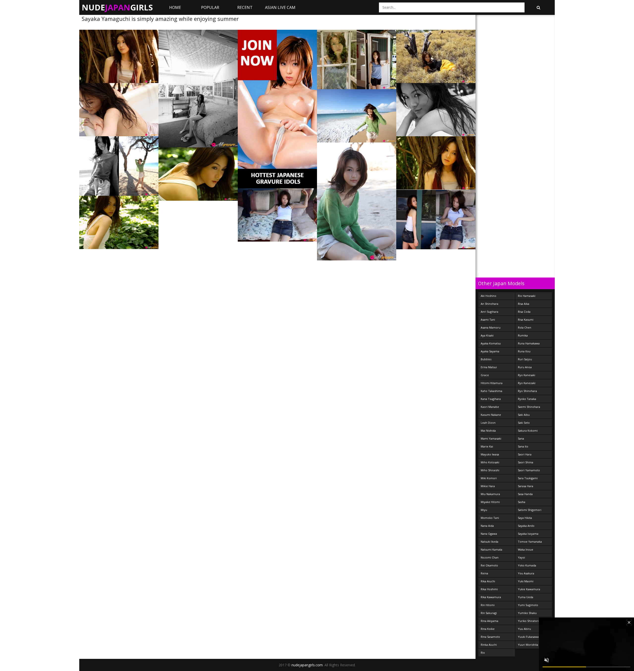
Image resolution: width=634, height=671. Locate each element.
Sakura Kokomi (528, 430)
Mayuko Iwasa (490, 454)
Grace (485, 375)
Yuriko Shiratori (528, 621)
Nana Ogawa (489, 533)
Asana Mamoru (491, 327)
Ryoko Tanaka (527, 399)
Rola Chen (524, 327)
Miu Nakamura (490, 494)
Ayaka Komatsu (491, 343)
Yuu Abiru (524, 629)
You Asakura (526, 573)
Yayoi (521, 557)
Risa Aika (523, 304)
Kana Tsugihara (491, 399)
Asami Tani (488, 319)
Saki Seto (524, 422)
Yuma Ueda (525, 597)
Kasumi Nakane (491, 415)
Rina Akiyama (489, 621)
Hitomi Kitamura (491, 383)
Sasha (521, 502)
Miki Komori (489, 478)
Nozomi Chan (490, 557)
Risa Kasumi (525, 319)
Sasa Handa (525, 494)
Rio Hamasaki (526, 296)
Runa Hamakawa (529, 343)
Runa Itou (524, 351)
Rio (483, 652)
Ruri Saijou (525, 359)
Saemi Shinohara (529, 407)
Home (175, 7)
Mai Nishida (488, 430)
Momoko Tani (490, 518)
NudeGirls (117, 7)
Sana (521, 438)
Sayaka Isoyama (528, 533)
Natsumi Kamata (491, 549)
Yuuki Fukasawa (528, 637)
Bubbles (486, 359)
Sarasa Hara (525, 486)
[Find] (538, 7)
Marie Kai (487, 446)
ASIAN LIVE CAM (280, 7)
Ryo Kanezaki (526, 383)
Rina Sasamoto (490, 637)
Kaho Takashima (491, 391)
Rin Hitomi (488, 605)
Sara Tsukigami (528, 478)
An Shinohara (489, 304)
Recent (245, 7)
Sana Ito (523, 446)
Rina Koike (488, 629)
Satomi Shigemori (529, 510)
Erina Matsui (489, 367)
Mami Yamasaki (491, 438)
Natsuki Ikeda (489, 541)
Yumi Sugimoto (528, 605)
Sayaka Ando (526, 526)
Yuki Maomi (525, 581)
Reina (484, 573)
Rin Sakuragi (489, 613)
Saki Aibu (524, 415)
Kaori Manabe (490, 407)
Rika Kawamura (491, 597)
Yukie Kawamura (529, 589)
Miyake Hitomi (490, 502)
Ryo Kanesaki (526, 375)
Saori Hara (524, 454)
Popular (210, 7)
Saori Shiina (525, 462)
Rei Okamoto (489, 565)
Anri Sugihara (489, 311)
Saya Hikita (525, 518)
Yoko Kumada (527, 565)
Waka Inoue (525, 549)
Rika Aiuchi (488, 581)
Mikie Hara (488, 486)
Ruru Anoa (525, 367)
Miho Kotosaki (490, 462)
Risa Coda (524, 311)
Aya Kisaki (487, 335)
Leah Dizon (488, 422)
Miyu (484, 510)
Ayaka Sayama (490, 351)
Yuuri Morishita (528, 644)
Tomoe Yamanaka (530, 541)
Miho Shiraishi (490, 470)
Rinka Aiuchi (489, 644)
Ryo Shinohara (527, 391)
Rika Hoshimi (489, 589)
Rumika (523, 335)
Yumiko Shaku (527, 613)
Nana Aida (487, 526)
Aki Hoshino (488, 296)
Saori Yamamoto (529, 470)
